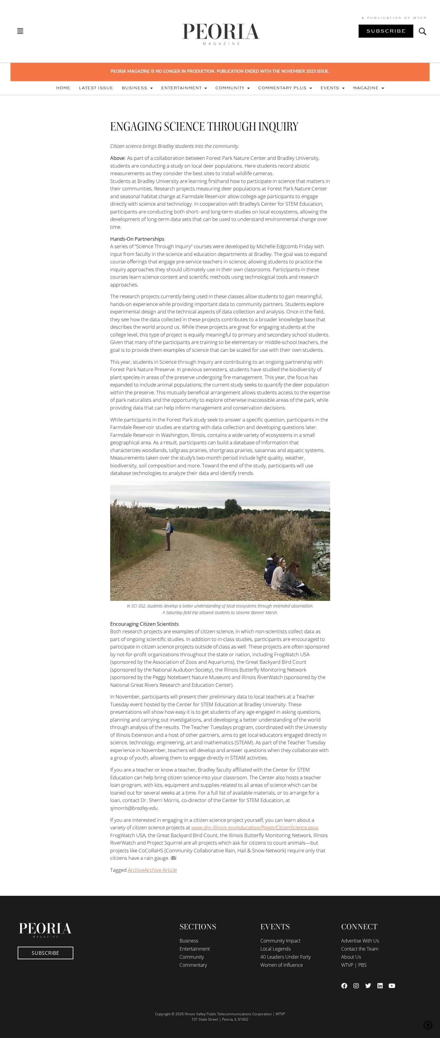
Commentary (193, 965)
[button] (20, 31)
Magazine (366, 88)
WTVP (420, 18)
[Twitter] (368, 986)
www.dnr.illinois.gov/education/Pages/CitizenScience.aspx (255, 827)
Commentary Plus (282, 88)
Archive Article (161, 869)
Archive (136, 869)
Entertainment (181, 88)
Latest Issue (96, 88)
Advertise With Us (360, 941)
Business (134, 88)
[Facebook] (344, 986)
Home (63, 88)
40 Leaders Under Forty (285, 957)
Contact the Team (359, 949)
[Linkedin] (380, 986)
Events (329, 88)
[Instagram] (356, 986)
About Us (351, 957)
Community (229, 88)
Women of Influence (281, 965)
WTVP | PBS (354, 965)
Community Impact (280, 941)
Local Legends (275, 949)
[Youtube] (392, 986)
